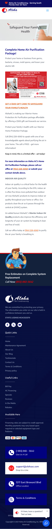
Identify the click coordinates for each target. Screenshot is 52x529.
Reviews (8, 399)
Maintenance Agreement (15, 346)
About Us (9, 350)
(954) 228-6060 (20, 169)
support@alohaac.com (27, 466)
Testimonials (10, 358)
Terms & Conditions (13, 367)
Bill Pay (8, 386)
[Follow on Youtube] (20, 325)
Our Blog (9, 354)
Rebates (8, 407)
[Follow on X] (13, 325)
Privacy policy (11, 371)
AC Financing (10, 391)
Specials (8, 395)
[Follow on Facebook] (7, 325)
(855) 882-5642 (24, 281)
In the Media (10, 403)
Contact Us (15, 24)
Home (7, 341)
